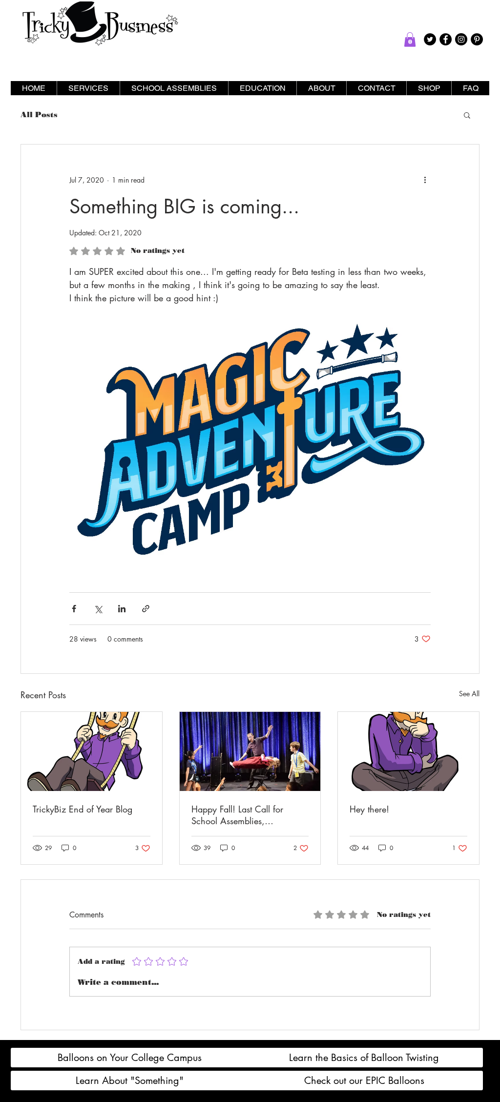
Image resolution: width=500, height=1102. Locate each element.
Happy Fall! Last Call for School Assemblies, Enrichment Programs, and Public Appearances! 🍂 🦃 (244, 815)
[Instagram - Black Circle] (461, 39)
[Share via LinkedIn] (121, 608)
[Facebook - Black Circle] (445, 39)
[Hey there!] (408, 751)
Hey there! (369, 809)
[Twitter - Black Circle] (430, 39)
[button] (410, 39)
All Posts (39, 114)
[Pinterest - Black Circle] (477, 39)
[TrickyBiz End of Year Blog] (91, 751)
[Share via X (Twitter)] (98, 608)
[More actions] (425, 180)
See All (469, 693)
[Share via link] (145, 608)
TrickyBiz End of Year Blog (82, 809)
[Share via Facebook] (74, 608)
